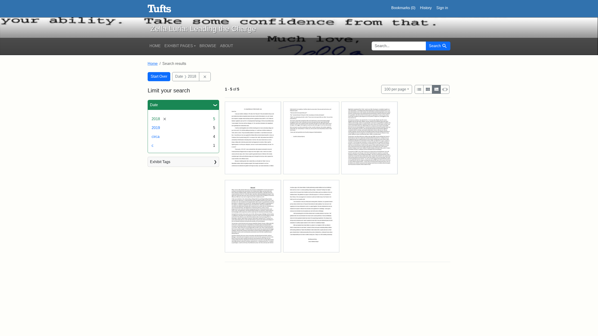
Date (154, 105)
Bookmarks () (403, 8)
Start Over (159, 76)
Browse (207, 46)
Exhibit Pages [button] (178, 46)
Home (155, 46)
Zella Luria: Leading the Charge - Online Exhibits (159, 8)
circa (156, 137)
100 (395, 89)
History (426, 8)
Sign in (442, 8)
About (226, 46)
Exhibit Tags (160, 162)
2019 (156, 128)
